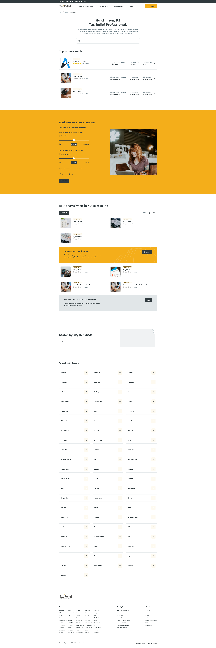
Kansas (66, 12)
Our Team (147, 613)
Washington (71, 632)
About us (147, 610)
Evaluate (64, 181)
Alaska (69, 610)
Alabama (61, 610)
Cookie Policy (62, 643)
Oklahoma (61, 627)
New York (70, 625)
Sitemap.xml (148, 625)
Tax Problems (103, 6)
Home (61, 12)
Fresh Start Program (122, 627)
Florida (87, 613)
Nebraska (70, 622)
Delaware (78, 613)
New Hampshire (89, 622)
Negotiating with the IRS (123, 625)
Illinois (78, 615)
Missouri (96, 620)
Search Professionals (86, 6)
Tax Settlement (118, 6)
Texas (77, 630)
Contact (147, 617)
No (72, 174)
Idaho (69, 615)
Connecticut (71, 613)
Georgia (96, 613)
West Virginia (79, 632)
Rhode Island (88, 627)
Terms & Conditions (72, 643)
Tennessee (70, 630)
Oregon (70, 627)
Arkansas (87, 610)
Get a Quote (151, 6)
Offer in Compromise (122, 622)
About (131, 6)
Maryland (96, 617)
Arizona (78, 610)
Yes (63, 174)
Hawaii (61, 615)
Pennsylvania (79, 627)
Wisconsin (87, 632)
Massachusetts (62, 620)
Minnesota (79, 620)
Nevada (78, 622)
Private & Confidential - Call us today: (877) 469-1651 (72, 1)
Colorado (61, 613)
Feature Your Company (151, 620)
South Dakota (62, 630)
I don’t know (65, 136)
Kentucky (70, 617)
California (96, 610)
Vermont (96, 630)
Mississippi (87, 620)
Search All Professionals (123, 610)
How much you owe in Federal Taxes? (71, 132)
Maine (86, 617)
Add (148, 300)
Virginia (61, 632)
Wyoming (96, 632)
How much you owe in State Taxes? (71, 151)
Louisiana (78, 617)
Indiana (87, 615)
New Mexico (62, 625)
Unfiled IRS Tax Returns (123, 617)
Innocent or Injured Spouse (123, 620)
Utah (86, 630)
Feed (146, 622)
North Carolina (80, 625)
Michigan (70, 620)
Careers (147, 615)
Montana (61, 622)
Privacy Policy (83, 643)
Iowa (95, 615)
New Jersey (97, 622)
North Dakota (88, 625)
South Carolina (97, 627)
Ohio (95, 625)
